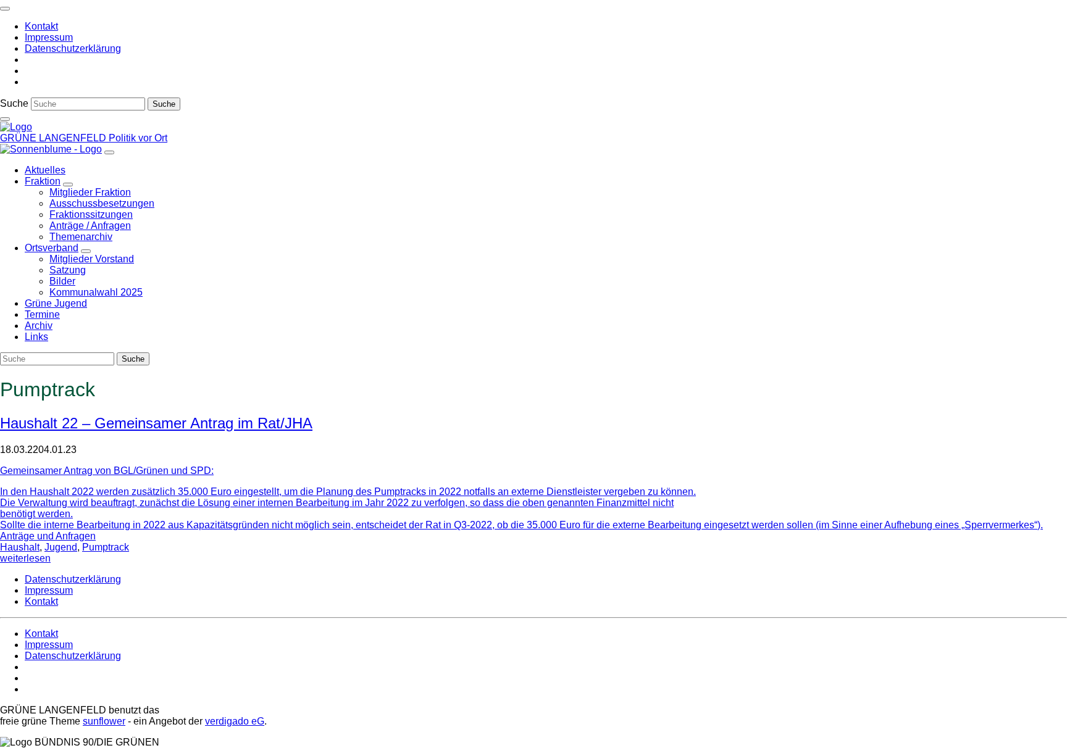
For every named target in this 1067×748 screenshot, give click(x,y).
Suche (14, 103)
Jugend (60, 547)
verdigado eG (234, 721)
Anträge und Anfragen (48, 536)
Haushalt (20, 547)
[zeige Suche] (5, 119)
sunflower (104, 721)
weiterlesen (25, 558)
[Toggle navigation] (5, 8)
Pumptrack (105, 547)
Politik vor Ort (138, 138)
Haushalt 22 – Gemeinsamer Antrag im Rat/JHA (156, 423)
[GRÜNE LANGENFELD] (16, 127)
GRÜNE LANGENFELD (54, 138)
